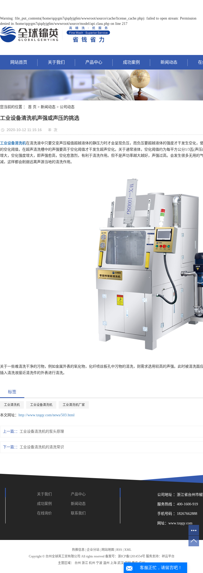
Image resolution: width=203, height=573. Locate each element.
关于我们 (56, 62)
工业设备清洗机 (41, 405)
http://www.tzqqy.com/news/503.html (47, 415)
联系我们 (78, 513)
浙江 (85, 563)
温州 (106, 563)
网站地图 (108, 550)
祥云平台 (168, 556)
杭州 (92, 563)
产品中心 (93, 62)
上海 (113, 563)
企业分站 (93, 550)
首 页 (32, 107)
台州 (78, 563)
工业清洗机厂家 (74, 405)
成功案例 (131, 62)
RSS (119, 550)
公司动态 (67, 107)
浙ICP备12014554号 (131, 556)
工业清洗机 (12, 405)
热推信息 (78, 550)
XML (127, 550)
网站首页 (18, 62)
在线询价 (44, 513)
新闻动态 (168, 62)
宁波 (99, 563)
